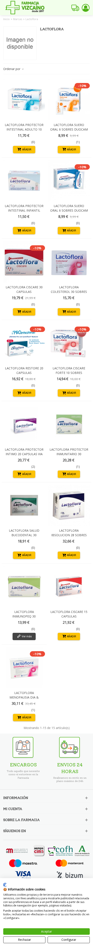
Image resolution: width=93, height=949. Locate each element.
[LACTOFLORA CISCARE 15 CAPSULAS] (69, 586)
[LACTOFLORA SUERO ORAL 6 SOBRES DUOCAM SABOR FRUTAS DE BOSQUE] (69, 181)
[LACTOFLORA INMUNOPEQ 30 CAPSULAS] (24, 586)
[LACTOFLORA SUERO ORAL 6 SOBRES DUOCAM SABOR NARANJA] (69, 99)
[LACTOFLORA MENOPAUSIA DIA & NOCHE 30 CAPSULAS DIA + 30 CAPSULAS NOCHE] (24, 668)
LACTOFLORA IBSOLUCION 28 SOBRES (69, 532)
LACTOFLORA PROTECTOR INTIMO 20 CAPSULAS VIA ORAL (24, 454)
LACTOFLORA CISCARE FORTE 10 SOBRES (69, 370)
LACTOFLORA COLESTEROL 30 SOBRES (69, 289)
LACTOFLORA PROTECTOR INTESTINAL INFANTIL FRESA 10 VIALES (24, 210)
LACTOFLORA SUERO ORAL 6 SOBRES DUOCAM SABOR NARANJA (69, 129)
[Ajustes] (86, 7)
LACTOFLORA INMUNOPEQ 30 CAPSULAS (24, 616)
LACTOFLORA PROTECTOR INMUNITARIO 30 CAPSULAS (69, 454)
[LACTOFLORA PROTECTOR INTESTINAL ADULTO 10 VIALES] (24, 99)
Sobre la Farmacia (21, 820)
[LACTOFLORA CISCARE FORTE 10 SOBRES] (69, 343)
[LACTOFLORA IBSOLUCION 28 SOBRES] (69, 505)
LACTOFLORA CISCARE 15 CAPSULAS (68, 614)
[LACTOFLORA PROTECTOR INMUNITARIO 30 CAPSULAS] (69, 424)
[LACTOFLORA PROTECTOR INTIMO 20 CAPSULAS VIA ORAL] (24, 424)
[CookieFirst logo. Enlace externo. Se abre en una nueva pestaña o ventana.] (4, 885)
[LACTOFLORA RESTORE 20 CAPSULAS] (24, 343)
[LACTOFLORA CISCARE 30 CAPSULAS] (24, 262)
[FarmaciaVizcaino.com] (24, 7)
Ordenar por (12, 69)
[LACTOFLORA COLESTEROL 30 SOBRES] (69, 262)
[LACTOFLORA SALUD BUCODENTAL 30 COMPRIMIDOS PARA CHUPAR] (24, 505)
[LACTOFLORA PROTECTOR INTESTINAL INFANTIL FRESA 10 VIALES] (24, 181)
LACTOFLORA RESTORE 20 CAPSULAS (24, 370)
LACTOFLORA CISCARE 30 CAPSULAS (24, 289)
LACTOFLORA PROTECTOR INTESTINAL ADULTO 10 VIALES (24, 129)
